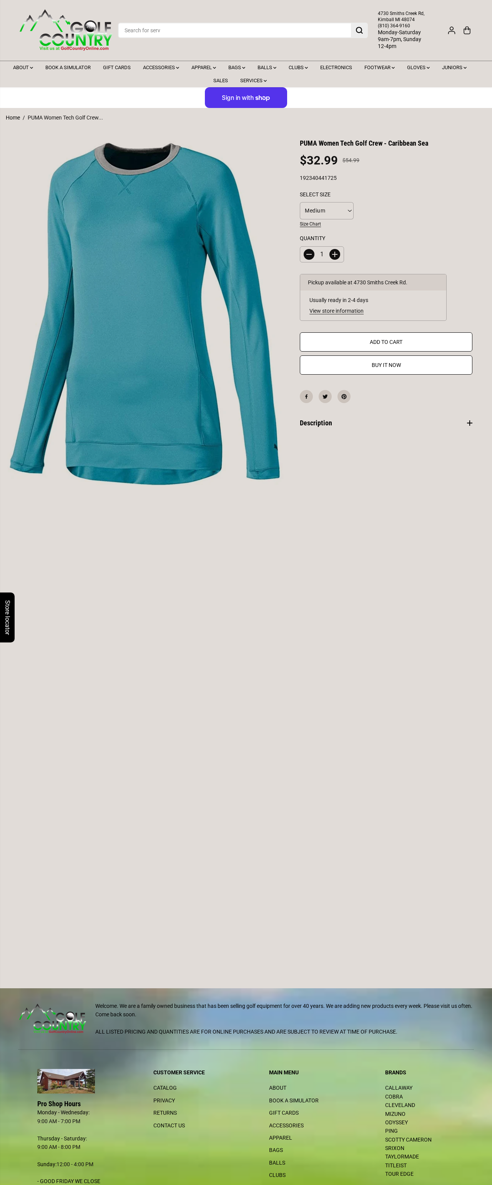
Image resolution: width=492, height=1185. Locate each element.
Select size (315, 194)
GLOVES (417, 67)
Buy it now (386, 365)
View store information (336, 311)
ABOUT (21, 67)
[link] (72, 1081)
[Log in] (452, 30)
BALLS (265, 67)
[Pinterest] (344, 396)
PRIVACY (164, 1100)
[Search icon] (359, 30)
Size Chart (310, 224)
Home (13, 118)
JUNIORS (453, 67)
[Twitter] (325, 396)
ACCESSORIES (159, 67)
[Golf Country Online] (66, 30)
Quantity (312, 239)
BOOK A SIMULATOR (68, 67)
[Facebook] (306, 396)
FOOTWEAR (378, 67)
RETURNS (165, 1113)
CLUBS (297, 67)
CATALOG (165, 1088)
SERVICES (252, 80)
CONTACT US (169, 1125)
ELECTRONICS (336, 67)
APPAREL (202, 67)
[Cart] (467, 30)
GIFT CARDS (117, 67)
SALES (220, 80)
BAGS (235, 67)
